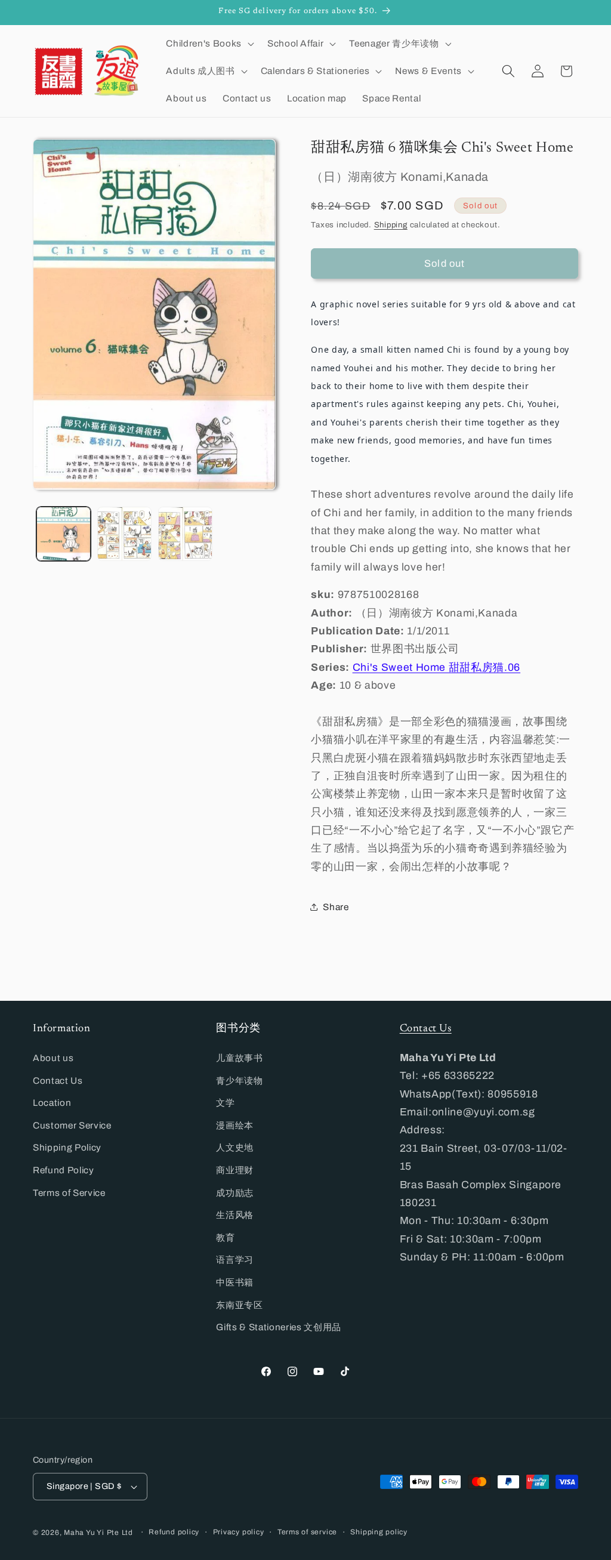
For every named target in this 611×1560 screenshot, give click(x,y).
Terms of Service (69, 1193)
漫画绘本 (235, 1125)
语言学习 (235, 1259)
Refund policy (174, 1532)
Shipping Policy (67, 1147)
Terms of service (307, 1532)
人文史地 (235, 1147)
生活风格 (235, 1215)
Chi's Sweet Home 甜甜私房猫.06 (437, 667)
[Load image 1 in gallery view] (63, 534)
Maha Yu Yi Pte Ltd (98, 1532)
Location (52, 1102)
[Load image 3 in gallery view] (185, 534)
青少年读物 (239, 1080)
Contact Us (58, 1080)
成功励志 (235, 1193)
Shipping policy (379, 1532)
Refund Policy (63, 1170)
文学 (225, 1102)
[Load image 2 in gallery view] (124, 534)
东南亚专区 (239, 1305)
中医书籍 (235, 1282)
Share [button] (335, 907)
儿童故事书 (239, 1058)
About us (53, 1058)
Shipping (391, 224)
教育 (225, 1237)
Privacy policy (238, 1532)
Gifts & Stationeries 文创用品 (278, 1327)
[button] (208, 43)
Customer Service (72, 1125)
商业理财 (235, 1170)
